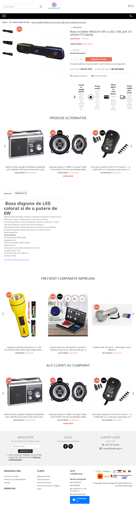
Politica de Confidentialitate (15, 479)
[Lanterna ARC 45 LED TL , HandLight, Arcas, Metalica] (112, 315)
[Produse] (4, 17)
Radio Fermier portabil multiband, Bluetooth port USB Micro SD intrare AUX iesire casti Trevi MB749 (25, 168)
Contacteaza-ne (81, 499)
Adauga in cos (98, 59)
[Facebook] (65, 446)
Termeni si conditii (11, 476)
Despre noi (10, 488)
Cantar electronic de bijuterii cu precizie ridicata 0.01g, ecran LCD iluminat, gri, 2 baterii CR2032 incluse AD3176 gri (68, 348)
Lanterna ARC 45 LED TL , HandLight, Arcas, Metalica (112, 348)
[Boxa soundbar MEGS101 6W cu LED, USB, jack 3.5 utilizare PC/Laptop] (40, 51)
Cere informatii (100, 76)
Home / (5, 22)
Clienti (40, 471)
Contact (7, 482)
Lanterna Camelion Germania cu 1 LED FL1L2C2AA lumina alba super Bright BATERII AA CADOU (24, 348)
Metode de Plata (43, 476)
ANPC (39, 489)
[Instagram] (70, 446)
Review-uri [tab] (21, 193)
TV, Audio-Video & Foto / (20, 22)
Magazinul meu (12, 471)
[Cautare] (41, 7)
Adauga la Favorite (79, 76)
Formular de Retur (44, 482)
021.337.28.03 (112, 444)
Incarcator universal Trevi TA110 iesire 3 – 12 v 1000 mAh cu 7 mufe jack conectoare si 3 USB (111, 168)
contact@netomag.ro (112, 448)
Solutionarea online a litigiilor (48, 485)
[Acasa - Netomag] (60, 6)
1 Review (84, 38)
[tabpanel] (40, 51)
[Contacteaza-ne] (131, 16)
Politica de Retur (43, 479)
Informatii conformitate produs (16, 260)
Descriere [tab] (8, 193)
